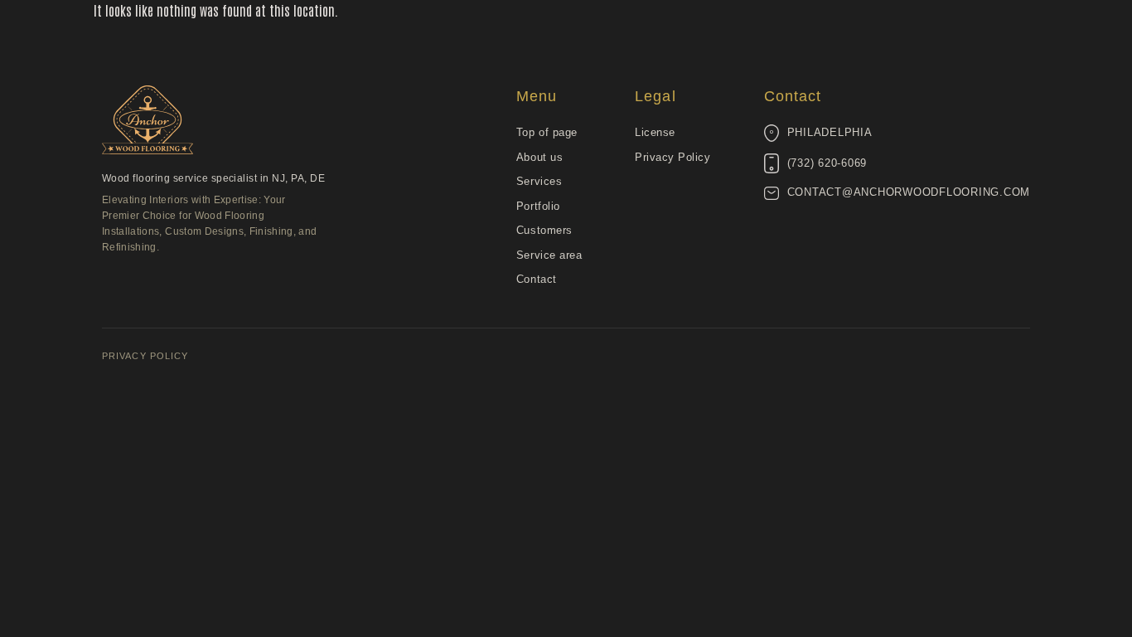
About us (539, 157)
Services (539, 181)
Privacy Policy (672, 157)
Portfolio (538, 206)
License (655, 132)
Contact (536, 279)
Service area (549, 255)
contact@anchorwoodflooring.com (909, 192)
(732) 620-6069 (827, 163)
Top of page (547, 132)
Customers (544, 230)
